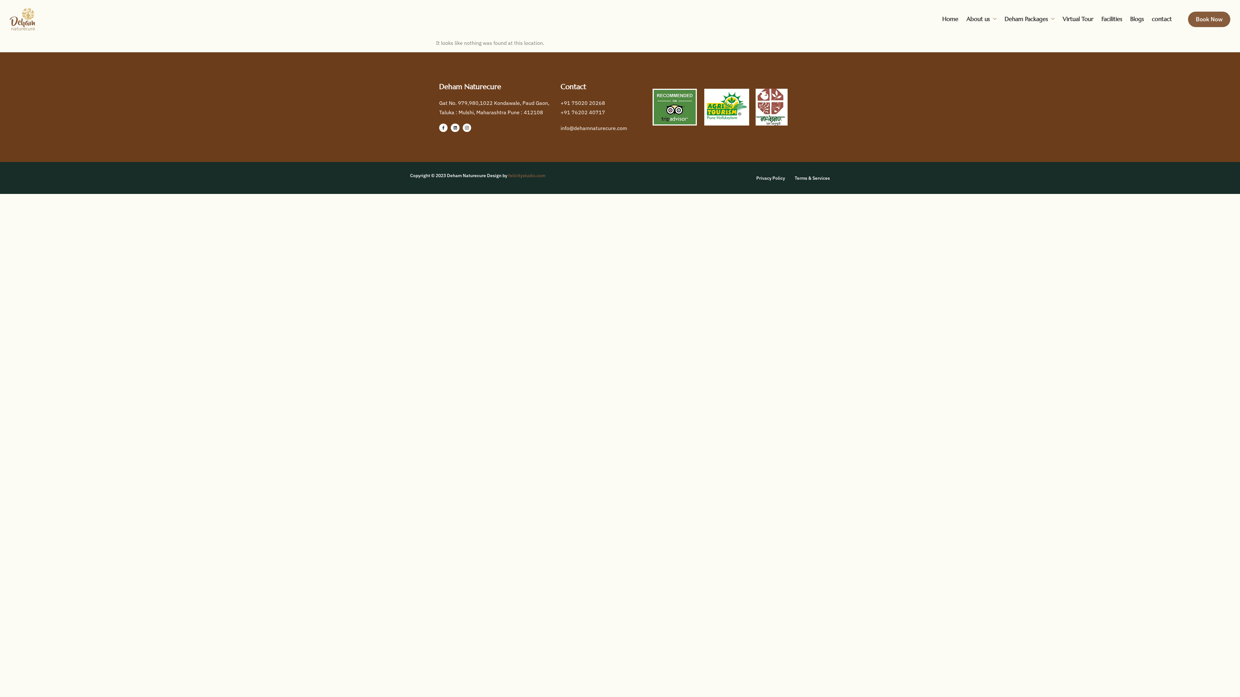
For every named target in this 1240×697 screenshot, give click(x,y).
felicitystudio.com (526, 175)
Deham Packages (1026, 19)
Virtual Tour (1078, 19)
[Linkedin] (455, 128)
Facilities (1111, 19)
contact (1162, 19)
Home (950, 19)
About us (978, 19)
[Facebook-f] (443, 128)
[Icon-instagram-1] (467, 128)
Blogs (1137, 19)
